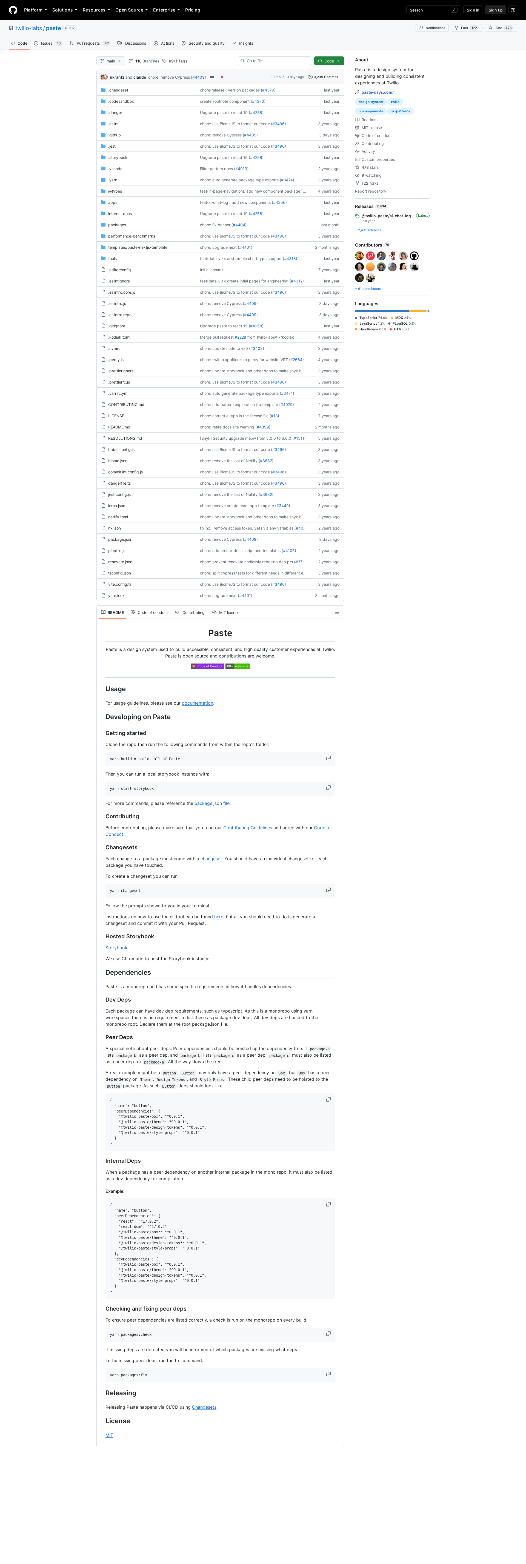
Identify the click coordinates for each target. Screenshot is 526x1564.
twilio (395, 102)
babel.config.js (121, 449)
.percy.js (116, 359)
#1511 (299, 438)
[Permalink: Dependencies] (101, 972)
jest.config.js (119, 494)
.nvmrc (114, 348)
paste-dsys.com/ (378, 92)
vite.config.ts (120, 584)
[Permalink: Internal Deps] (101, 1161)
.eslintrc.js (117, 303)
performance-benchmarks (131, 236)
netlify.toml (118, 516)
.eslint (113, 123)
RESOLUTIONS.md (125, 438)
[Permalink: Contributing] (101, 816)
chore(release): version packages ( (231, 90)
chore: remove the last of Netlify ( (230, 460)
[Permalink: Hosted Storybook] (101, 936)
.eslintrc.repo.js (121, 314)
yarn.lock (116, 595)
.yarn (112, 180)
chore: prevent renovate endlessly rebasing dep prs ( (247, 561)
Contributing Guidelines (247, 827)
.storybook (117, 157)
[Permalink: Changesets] (101, 847)
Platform (33, 10)
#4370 (258, 101)
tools (112, 258)
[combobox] (277, 61)
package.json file (212, 803)
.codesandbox (121, 101)
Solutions (62, 10)
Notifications (435, 28)
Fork (469, 28)
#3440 (282, 505)
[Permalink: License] (101, 1421)
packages (117, 224)
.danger (115, 112)
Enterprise (164, 10)
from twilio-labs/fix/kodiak (270, 337)
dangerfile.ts (119, 483)
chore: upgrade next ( (219, 247)
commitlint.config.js (125, 472)
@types (115, 191)
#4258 (256, 112)
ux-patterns (400, 111)
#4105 (289, 550)
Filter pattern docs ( (217, 168)
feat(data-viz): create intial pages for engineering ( (245, 281)
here (218, 916)
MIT (109, 1435)
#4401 (245, 247)
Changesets (204, 1407)
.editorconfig (119, 269)
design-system (371, 102)
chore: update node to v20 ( (225, 348)
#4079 (287, 404)
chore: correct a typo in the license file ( (235, 415)
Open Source (129, 10)
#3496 (278, 123)
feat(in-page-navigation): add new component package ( (251, 191)
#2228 (240, 337)
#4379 (268, 90)
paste (53, 28)
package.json (120, 539)
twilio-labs (28, 28)
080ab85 (277, 77)
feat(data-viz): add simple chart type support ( (242, 258)
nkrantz (117, 77)
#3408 (256, 348)
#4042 (302, 528)
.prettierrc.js (119, 382)
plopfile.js (116, 550)
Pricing (192, 10)
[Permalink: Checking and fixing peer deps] (101, 1309)
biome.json (117, 460)
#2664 (296, 359)
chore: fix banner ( (216, 224)
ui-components (371, 111)
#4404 (239, 224)
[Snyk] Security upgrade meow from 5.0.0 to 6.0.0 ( (247, 438)
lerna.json (116, 505)
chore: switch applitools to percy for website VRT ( (245, 359)
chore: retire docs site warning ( (228, 427)
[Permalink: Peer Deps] (101, 1037)
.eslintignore (119, 281)
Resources (94, 10)
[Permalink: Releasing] (101, 1393)
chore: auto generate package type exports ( (240, 180)
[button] (329, 758)
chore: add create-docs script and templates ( (241, 550)
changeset (211, 858)
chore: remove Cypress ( (170, 77)
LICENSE (116, 415)
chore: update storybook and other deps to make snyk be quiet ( (258, 370)
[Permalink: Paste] (101, 633)
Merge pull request (217, 337)
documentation (197, 703)
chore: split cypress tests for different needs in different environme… (261, 573)
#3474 (287, 180)
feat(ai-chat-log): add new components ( (236, 202)
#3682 (266, 460)
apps (112, 202)
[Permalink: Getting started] (101, 733)
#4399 (263, 427)
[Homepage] (13, 9)
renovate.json (120, 561)
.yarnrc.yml (118, 393)
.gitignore (116, 326)
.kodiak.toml (119, 337)
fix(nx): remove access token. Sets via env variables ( (248, 528)
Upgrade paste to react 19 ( (225, 112)
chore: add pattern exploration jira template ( (240, 404)
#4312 (296, 281)
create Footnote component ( (226, 101)
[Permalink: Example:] (101, 1191)
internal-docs (120, 213)
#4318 (290, 258)
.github (114, 135)
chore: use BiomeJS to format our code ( (236, 123)
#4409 (198, 77)
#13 (274, 415)
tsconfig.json (119, 573)
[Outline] (337, 612)
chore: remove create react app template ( (238, 505)
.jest (112, 146)
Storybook (116, 947)
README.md (119, 427)
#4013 (241, 168)
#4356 (279, 202)
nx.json (114, 528)
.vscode (115, 168)
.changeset (118, 90)
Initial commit (212, 269)
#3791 (301, 561)
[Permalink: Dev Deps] (101, 1000)
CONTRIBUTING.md (126, 404)
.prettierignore (121, 370)
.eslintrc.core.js (121, 292)
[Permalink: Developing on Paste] (101, 716)
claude (139, 77)
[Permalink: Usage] (101, 689)
